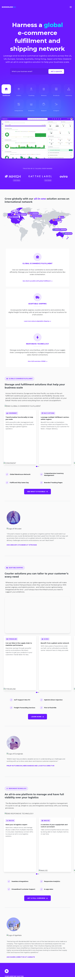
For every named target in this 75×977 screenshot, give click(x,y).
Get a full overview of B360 (37, 361)
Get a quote (56, 71)
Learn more (36, 717)
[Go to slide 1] (37, 466)
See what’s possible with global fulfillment (37, 281)
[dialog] (37, 968)
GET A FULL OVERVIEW (36, 898)
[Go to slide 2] (38, 466)
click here (22, 973)
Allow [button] (59, 972)
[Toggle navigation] (70, 7)
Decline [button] (60, 965)
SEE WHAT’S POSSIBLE (36, 491)
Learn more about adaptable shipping (36, 321)
